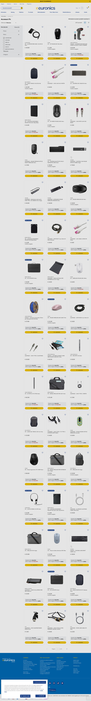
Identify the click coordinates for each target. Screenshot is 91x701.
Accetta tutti (41, 695)
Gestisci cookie (26, 696)
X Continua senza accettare (39, 682)
